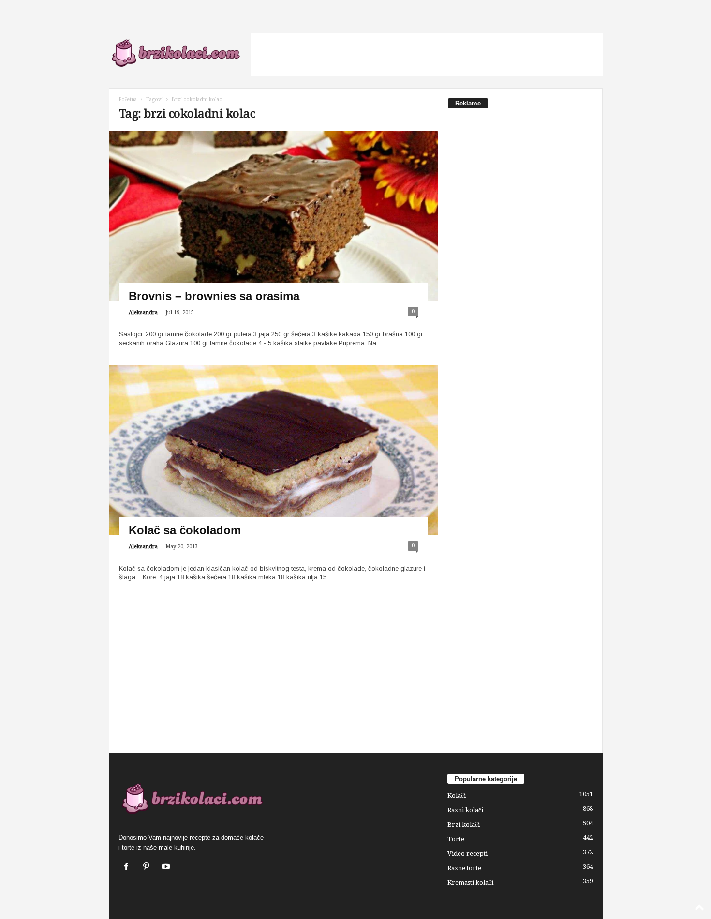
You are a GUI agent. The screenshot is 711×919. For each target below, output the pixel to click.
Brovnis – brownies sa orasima (214, 295)
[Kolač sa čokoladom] (273, 463)
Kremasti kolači (470, 882)
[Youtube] (167, 867)
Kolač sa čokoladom (185, 530)
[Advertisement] (427, 54)
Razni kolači (465, 810)
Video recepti (467, 853)
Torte (455, 839)
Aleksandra (143, 312)
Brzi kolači (463, 824)
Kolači (456, 795)
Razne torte (464, 868)
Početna (128, 99)
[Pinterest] (148, 867)
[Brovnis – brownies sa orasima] (273, 254)
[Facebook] (128, 867)
